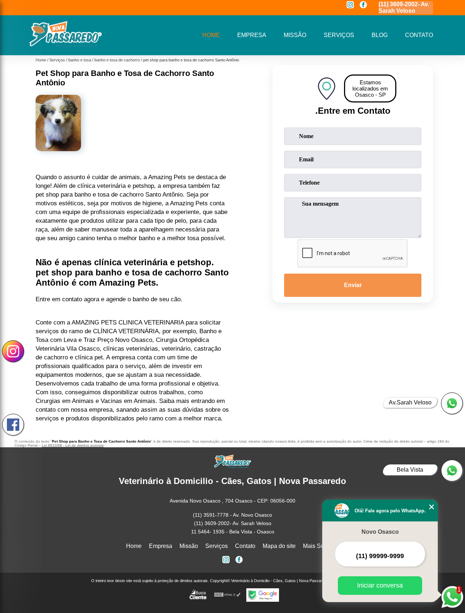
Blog (380, 35)
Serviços (339, 35)
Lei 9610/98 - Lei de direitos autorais (73, 445)
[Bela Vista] (452, 470)
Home (211, 35)
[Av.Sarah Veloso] (452, 403)
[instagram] (350, 5)
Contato (419, 35)
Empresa (251, 35)
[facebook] (363, 5)
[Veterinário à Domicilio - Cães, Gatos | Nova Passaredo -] (65, 46)
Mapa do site (279, 546)
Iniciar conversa (380, 585)
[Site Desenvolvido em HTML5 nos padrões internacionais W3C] (227, 595)
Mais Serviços (321, 546)
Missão (295, 35)
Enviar (353, 285)
